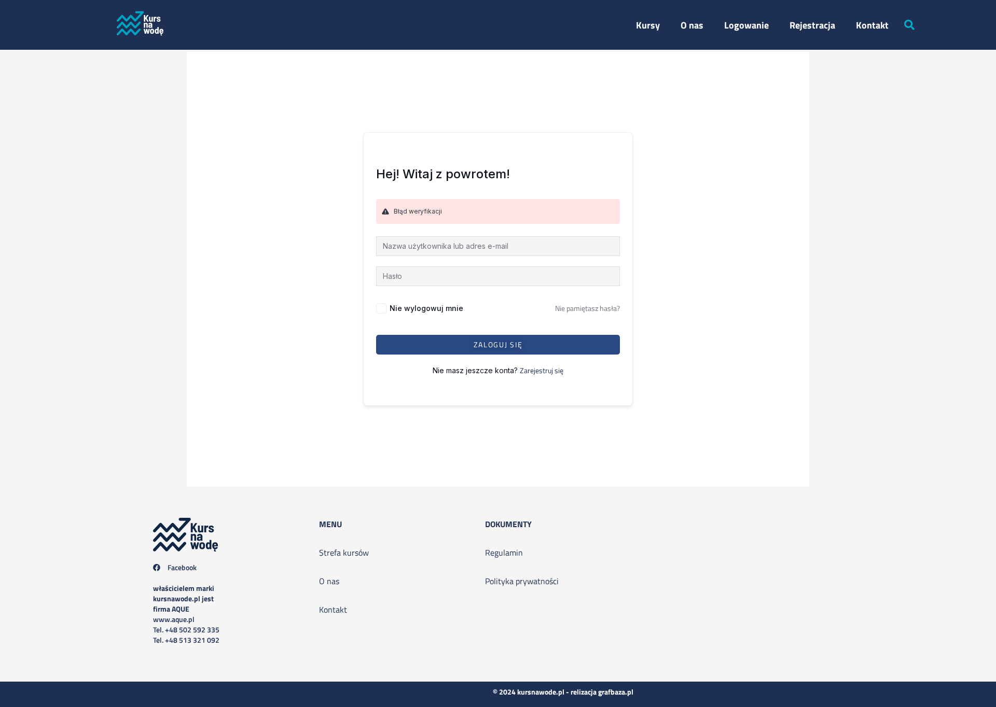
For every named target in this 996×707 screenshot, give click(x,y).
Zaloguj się (498, 344)
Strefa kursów (344, 552)
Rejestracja (812, 25)
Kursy (648, 25)
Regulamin (504, 552)
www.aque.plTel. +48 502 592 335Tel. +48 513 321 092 (186, 614)
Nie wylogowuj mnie (426, 308)
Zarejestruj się (541, 370)
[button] (909, 25)
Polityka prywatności (522, 581)
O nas (692, 25)
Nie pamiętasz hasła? (587, 308)
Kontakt (872, 25)
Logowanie (746, 25)
